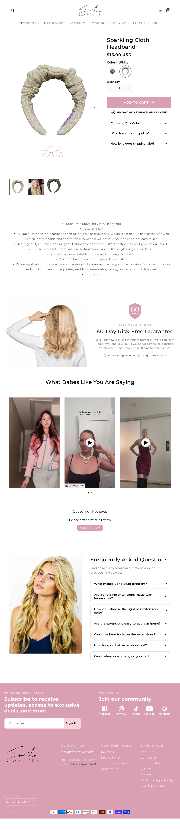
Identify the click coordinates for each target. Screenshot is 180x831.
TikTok (136, 714)
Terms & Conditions (115, 763)
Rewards (107, 752)
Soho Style (152, 745)
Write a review (90, 527)
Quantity (113, 81)
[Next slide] (167, 446)
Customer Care (116, 745)
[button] (13, 10)
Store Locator (150, 763)
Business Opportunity (157, 780)
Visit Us (146, 768)
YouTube (149, 714)
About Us (147, 752)
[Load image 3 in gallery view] (53, 187)
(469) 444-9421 (83, 764)
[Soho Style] (23, 754)
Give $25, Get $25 (153, 785)
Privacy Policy (111, 757)
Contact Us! (109, 768)
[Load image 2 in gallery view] (36, 187)
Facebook (105, 714)
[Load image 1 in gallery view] (18, 187)
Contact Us (149, 757)
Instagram (121, 714)
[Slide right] (94, 107)
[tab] (88, 492)
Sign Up (72, 723)
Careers (146, 774)
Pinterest (165, 714)
